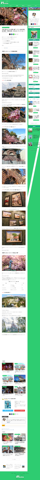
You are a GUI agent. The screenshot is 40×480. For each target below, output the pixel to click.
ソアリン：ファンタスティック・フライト (7, 429)
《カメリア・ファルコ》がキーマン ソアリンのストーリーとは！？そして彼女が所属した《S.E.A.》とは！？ (8, 455)
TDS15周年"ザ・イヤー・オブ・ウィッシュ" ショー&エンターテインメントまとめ (19, 372)
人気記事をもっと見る (33, 123)
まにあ (35, 5)
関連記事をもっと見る (33, 150)
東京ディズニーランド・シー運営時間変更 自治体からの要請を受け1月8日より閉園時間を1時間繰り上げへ (36, 60)
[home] (9, 422)
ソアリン (3, 104)
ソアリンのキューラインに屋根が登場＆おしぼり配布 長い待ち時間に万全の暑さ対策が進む (20, 442)
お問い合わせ (27, 473)
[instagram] (8, 422)
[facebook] (12, 34)
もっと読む (14, 459)
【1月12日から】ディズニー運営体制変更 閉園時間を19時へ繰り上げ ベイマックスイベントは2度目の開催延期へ (36, 52)
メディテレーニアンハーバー (6, 428)
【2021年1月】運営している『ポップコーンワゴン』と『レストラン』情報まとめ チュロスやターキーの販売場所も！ (36, 44)
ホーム (4, 5)
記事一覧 (23, 5)
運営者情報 (24, 473)
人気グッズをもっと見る (8, 410)
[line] (14, 34)
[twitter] (10, 34)
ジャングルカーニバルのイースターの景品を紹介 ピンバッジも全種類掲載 (36, 110)
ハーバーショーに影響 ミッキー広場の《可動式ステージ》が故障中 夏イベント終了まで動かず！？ (19, 455)
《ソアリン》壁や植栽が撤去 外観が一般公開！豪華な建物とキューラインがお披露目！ (36, 129)
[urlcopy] (17, 34)
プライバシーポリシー (19, 473)
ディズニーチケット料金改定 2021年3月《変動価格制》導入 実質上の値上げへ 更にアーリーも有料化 (36, 69)
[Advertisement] (14, 342)
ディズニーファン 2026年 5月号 (19, 410)
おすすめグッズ (29, 5)
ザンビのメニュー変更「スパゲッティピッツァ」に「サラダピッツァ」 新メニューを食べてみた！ (8, 442)
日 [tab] (30, 99)
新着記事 (15, 473)
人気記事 (17, 5)
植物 (13, 429)
